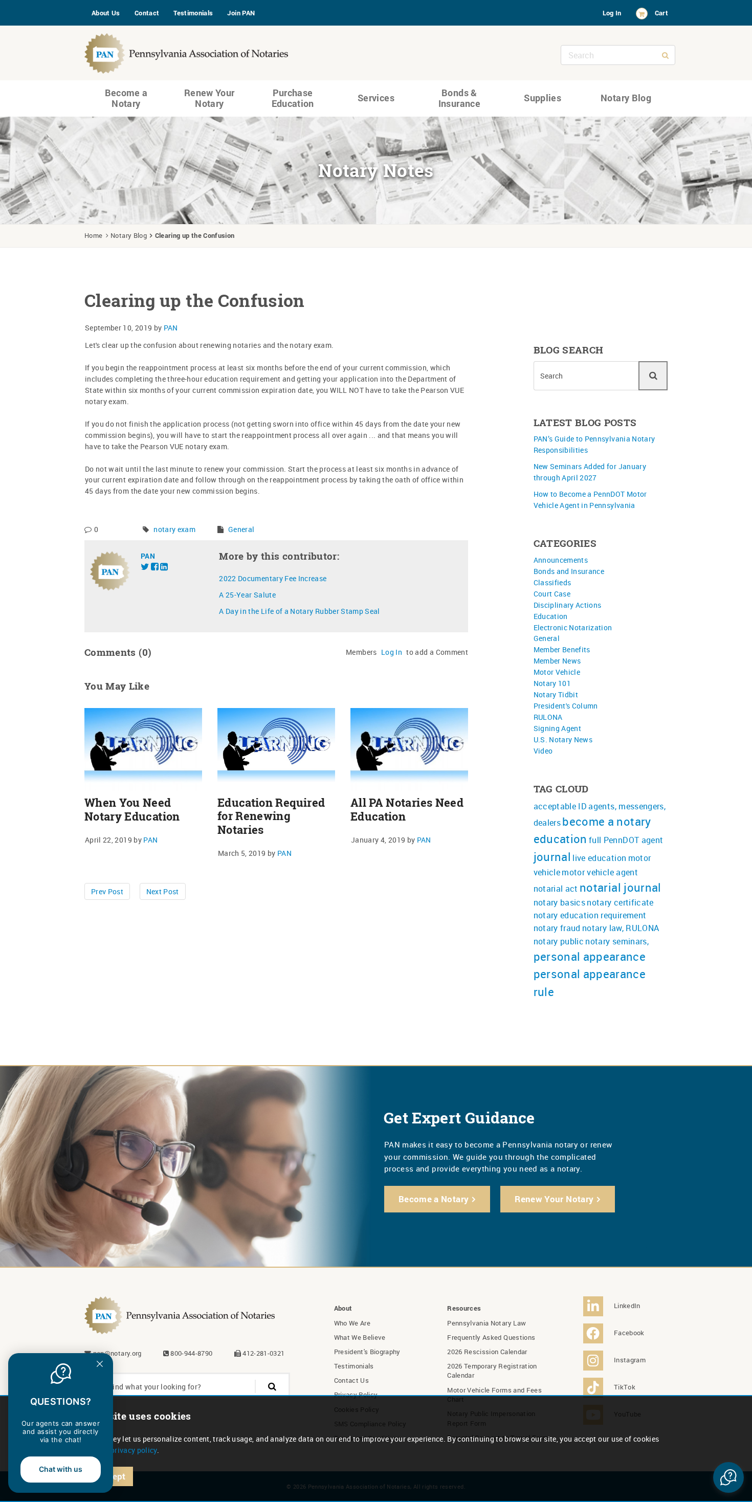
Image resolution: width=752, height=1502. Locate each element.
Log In (612, 12)
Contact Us (351, 1380)
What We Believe (360, 1337)
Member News (557, 661)
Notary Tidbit (556, 694)
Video (543, 751)
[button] (728, 1477)
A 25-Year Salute (247, 595)
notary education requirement (590, 915)
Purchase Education (293, 98)
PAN (171, 328)
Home (93, 235)
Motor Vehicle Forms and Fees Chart (494, 1394)
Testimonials (193, 12)
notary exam (174, 529)
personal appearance (590, 956)
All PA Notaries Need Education (406, 809)
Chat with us (60, 1469)
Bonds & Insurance (459, 98)
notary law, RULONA (620, 928)
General (241, 529)
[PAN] (186, 51)
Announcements (561, 560)
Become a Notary (126, 98)
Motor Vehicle (557, 672)
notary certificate (620, 902)
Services (376, 98)
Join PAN (241, 12)
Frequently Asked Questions (491, 1337)
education (560, 838)
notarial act (556, 888)
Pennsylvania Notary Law (486, 1323)
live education (599, 858)
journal (552, 856)
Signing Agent (558, 728)
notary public (559, 941)
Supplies (542, 98)
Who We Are (352, 1323)
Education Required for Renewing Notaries (271, 816)
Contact (147, 12)
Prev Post (107, 891)
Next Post (162, 891)
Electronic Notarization (573, 627)
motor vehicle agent (600, 872)
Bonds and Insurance (569, 571)
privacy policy (133, 1450)
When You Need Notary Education (132, 809)
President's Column (566, 706)
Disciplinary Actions (568, 605)
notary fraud (557, 928)
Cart (661, 12)
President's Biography (367, 1351)
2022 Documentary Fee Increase (272, 578)
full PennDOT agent (626, 840)
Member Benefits (562, 649)
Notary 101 (552, 683)
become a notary (606, 821)
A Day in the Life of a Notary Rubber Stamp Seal (299, 611)
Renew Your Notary (209, 98)
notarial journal (620, 887)
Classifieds (552, 582)
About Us (106, 12)
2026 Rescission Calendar (487, 1351)
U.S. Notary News (563, 739)
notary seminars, (617, 941)
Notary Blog (626, 98)
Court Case (552, 594)
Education (551, 616)
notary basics (560, 902)
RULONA (548, 717)
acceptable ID (560, 806)
